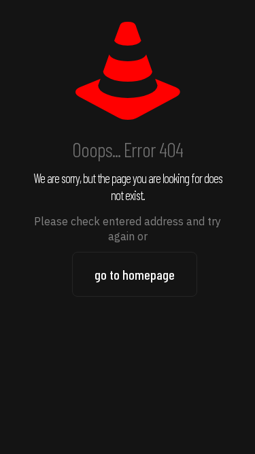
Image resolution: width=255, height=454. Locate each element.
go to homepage (135, 274)
